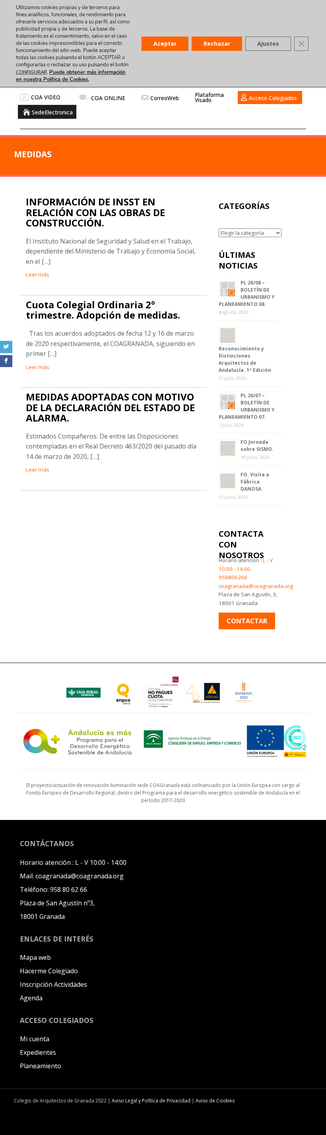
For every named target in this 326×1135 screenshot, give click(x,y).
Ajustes (268, 43)
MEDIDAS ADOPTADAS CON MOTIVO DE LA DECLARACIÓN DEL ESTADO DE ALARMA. (110, 407)
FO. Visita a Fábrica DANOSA (255, 481)
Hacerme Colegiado (49, 971)
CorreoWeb (164, 98)
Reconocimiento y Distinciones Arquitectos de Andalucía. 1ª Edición (245, 359)
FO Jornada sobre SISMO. (257, 445)
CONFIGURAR (31, 71)
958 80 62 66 (68, 889)
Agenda (31, 998)
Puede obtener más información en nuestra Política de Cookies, (71, 76)
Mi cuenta (34, 1038)
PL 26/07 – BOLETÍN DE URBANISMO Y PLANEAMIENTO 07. (247, 406)
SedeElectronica (52, 112)
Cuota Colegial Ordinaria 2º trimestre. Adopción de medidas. (103, 309)
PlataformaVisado (209, 97)
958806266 (233, 577)
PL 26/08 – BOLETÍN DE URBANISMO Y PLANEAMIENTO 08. (247, 293)
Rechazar (217, 43)
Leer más (37, 274)
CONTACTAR (247, 621)
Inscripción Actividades (53, 984)
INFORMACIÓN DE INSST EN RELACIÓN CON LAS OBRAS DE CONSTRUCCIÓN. (95, 212)
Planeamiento (40, 1066)
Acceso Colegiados (273, 98)
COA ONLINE (108, 98)
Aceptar (165, 43)
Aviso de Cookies (215, 1100)
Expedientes (38, 1052)
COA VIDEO (45, 97)
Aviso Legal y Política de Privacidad (152, 1100)
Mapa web (35, 957)
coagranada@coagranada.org (256, 586)
